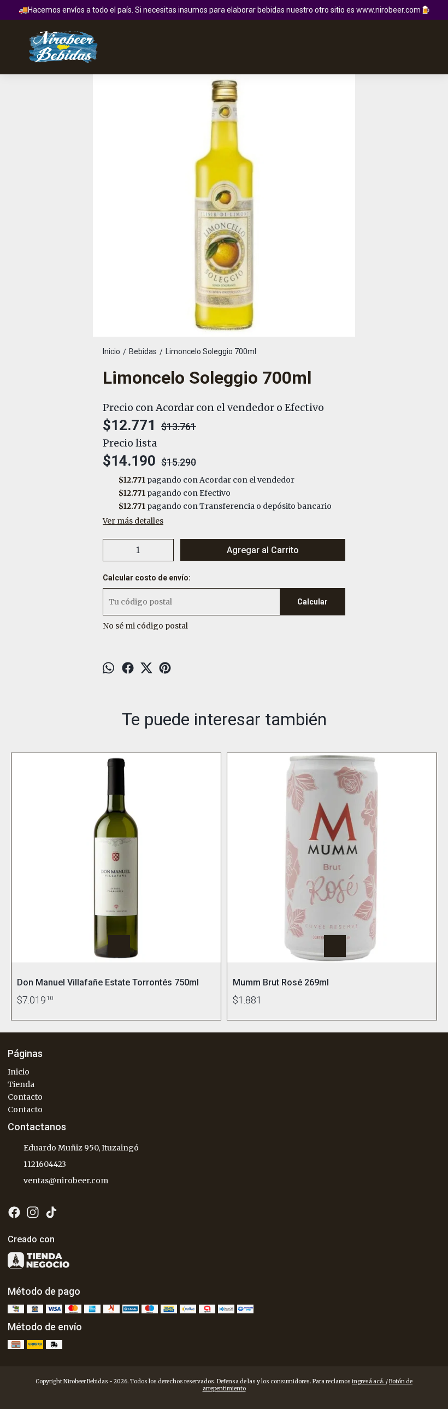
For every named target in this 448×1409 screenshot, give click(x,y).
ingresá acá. (369, 1381)
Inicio (19, 1072)
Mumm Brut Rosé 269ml (281, 982)
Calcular (312, 601)
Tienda (21, 1084)
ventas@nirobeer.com (65, 1180)
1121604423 (44, 1164)
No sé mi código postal (145, 626)
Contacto (25, 1097)
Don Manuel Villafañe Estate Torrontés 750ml (108, 982)
